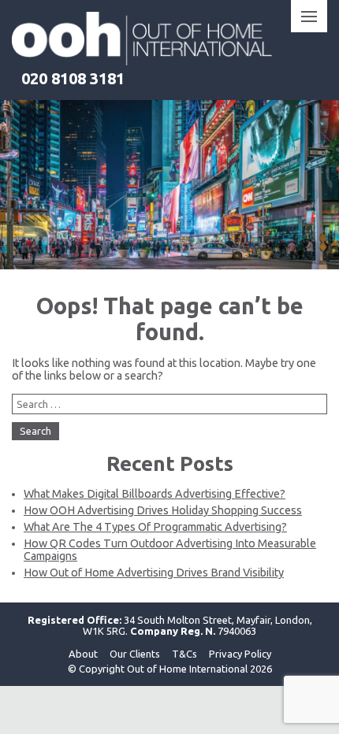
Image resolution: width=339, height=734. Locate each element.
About (83, 653)
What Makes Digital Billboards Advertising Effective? (154, 493)
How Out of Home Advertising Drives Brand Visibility (154, 572)
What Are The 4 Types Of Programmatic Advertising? (155, 527)
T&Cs (184, 653)
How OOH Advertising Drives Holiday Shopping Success (163, 510)
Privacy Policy (240, 653)
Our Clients (135, 653)
